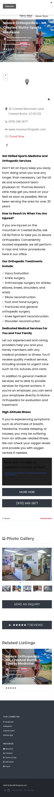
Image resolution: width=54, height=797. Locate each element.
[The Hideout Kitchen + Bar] (43, 16)
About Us (9, 749)
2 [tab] (23, 582)
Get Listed (9, 762)
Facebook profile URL (7, 145)
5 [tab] (31, 582)
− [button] (5, 78)
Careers (8, 753)
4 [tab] (28, 582)
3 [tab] (25, 582)
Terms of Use (10, 757)
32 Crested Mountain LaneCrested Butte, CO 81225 (19, 38)
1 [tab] (20, 582)
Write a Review (27, 55)
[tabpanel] (27, 16)
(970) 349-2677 (18, 121)
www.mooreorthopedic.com (27, 129)
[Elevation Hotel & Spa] (27, 16)
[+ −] (27, 87)
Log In (7, 766)
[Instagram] (8, 790)
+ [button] (5, 75)
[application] (27, 472)
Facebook (9, 722)
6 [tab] (33, 582)
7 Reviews (20, 48)
